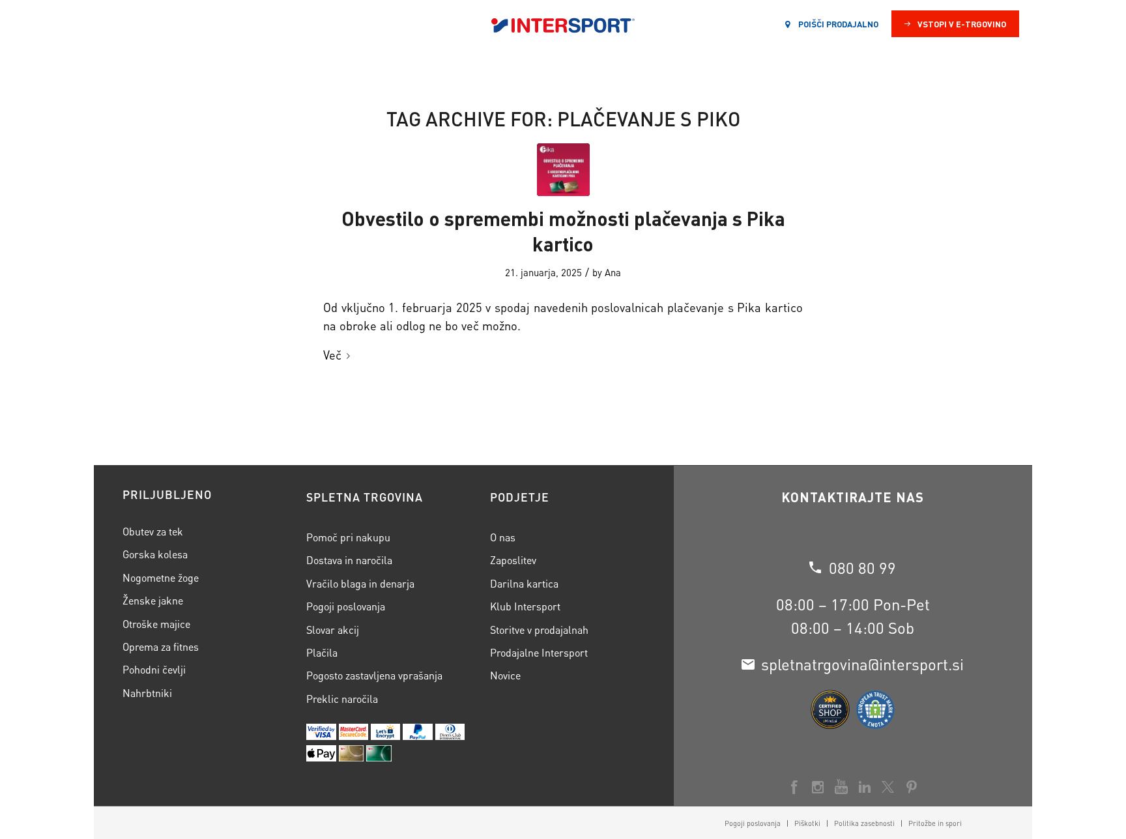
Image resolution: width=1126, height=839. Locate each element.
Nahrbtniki (147, 693)
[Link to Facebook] (794, 787)
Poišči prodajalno (837, 23)
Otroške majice (156, 624)
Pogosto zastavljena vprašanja (374, 675)
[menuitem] (752, 823)
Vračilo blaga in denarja (360, 583)
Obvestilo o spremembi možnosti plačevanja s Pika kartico (563, 231)
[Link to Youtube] (841, 787)
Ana (613, 272)
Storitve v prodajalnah (539, 629)
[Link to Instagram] (818, 787)
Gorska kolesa (155, 554)
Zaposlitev (513, 560)
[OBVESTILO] (563, 169)
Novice (505, 675)
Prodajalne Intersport (539, 652)
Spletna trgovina (364, 497)
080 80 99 (862, 568)
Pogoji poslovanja (345, 606)
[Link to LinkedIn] (864, 787)
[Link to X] (888, 787)
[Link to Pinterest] (911, 787)
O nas (502, 537)
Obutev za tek (153, 531)
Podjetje (519, 497)
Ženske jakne (153, 600)
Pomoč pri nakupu (348, 537)
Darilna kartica (524, 583)
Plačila (322, 652)
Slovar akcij (332, 629)
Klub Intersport (525, 606)
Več (332, 354)
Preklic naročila (342, 698)
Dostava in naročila (349, 560)
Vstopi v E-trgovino (961, 23)
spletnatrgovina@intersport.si (862, 664)
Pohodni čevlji (154, 669)
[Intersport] (563, 24)
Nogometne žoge (161, 577)
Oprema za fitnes (161, 646)
